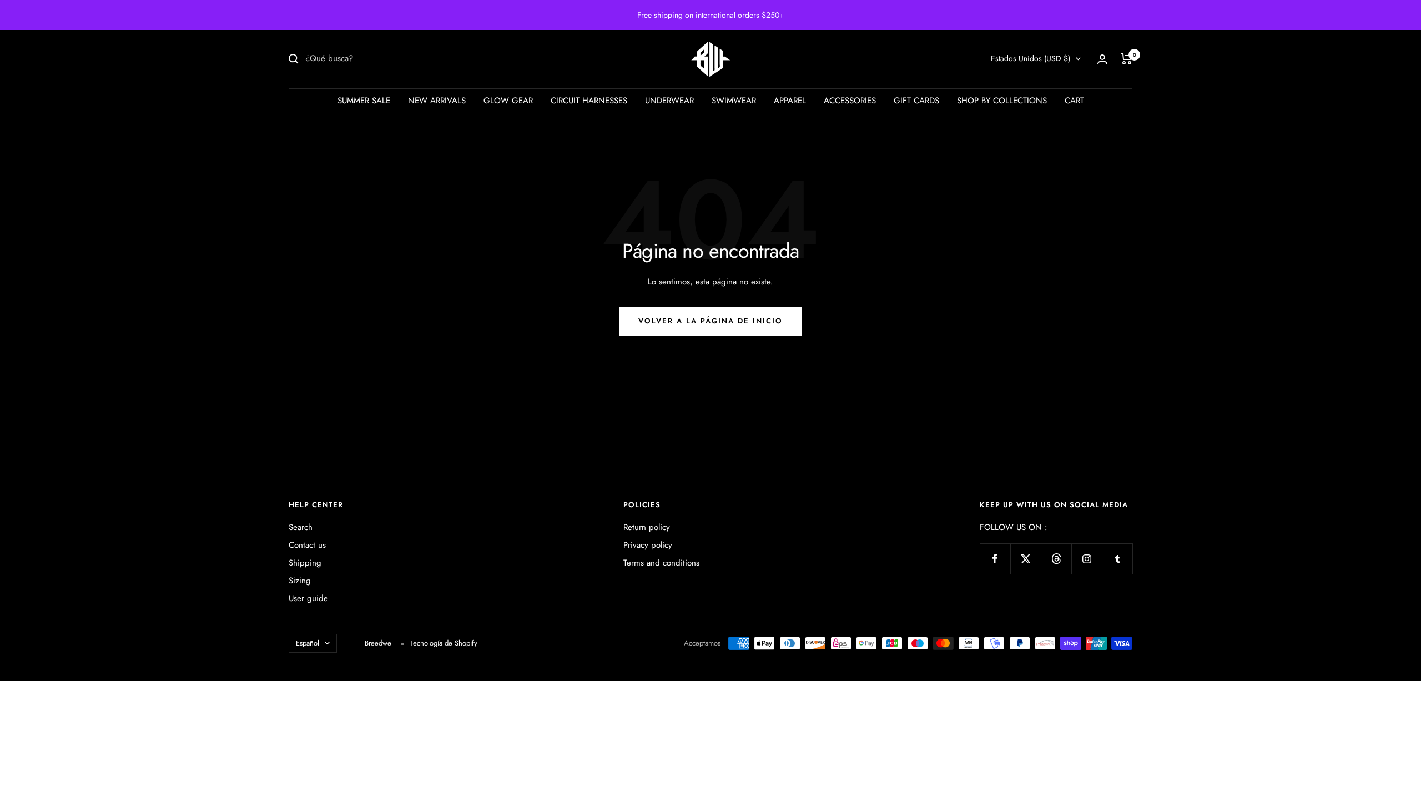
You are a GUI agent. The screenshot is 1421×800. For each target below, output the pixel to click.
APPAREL (790, 100)
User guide (308, 598)
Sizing (300, 580)
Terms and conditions (661, 563)
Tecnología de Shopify (443, 643)
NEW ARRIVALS (437, 100)
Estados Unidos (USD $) (1030, 58)
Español (307, 643)
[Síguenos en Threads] (1056, 558)
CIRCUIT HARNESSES (589, 100)
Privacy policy (647, 545)
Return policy (646, 527)
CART (1074, 100)
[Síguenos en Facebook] (995, 558)
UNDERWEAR (669, 100)
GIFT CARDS (916, 100)
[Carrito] (1126, 58)
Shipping (305, 563)
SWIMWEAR (734, 100)
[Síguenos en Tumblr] (1117, 558)
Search (301, 527)
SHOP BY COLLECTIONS (1002, 100)
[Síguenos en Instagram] (1086, 558)
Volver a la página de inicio (710, 321)
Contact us (307, 545)
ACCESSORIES (850, 100)
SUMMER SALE (363, 100)
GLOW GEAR (508, 100)
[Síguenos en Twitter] (1025, 558)
